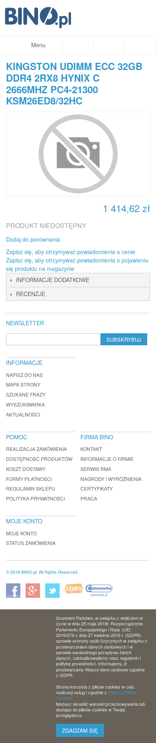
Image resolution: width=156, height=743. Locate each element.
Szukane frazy (26, 394)
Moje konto (21, 533)
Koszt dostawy (26, 468)
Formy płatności (29, 478)
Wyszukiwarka (25, 404)
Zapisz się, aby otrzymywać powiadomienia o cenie (70, 252)
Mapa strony (23, 384)
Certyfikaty (96, 488)
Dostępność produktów (39, 458)
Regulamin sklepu (30, 488)
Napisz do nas (24, 374)
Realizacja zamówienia (36, 448)
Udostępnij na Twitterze (93, 239)
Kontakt (91, 448)
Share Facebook (77, 239)
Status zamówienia (31, 542)
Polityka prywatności (35, 498)
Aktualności (23, 414)
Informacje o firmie (107, 458)
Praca (88, 498)
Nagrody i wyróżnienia (111, 478)
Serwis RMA (95, 468)
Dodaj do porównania (33, 239)
